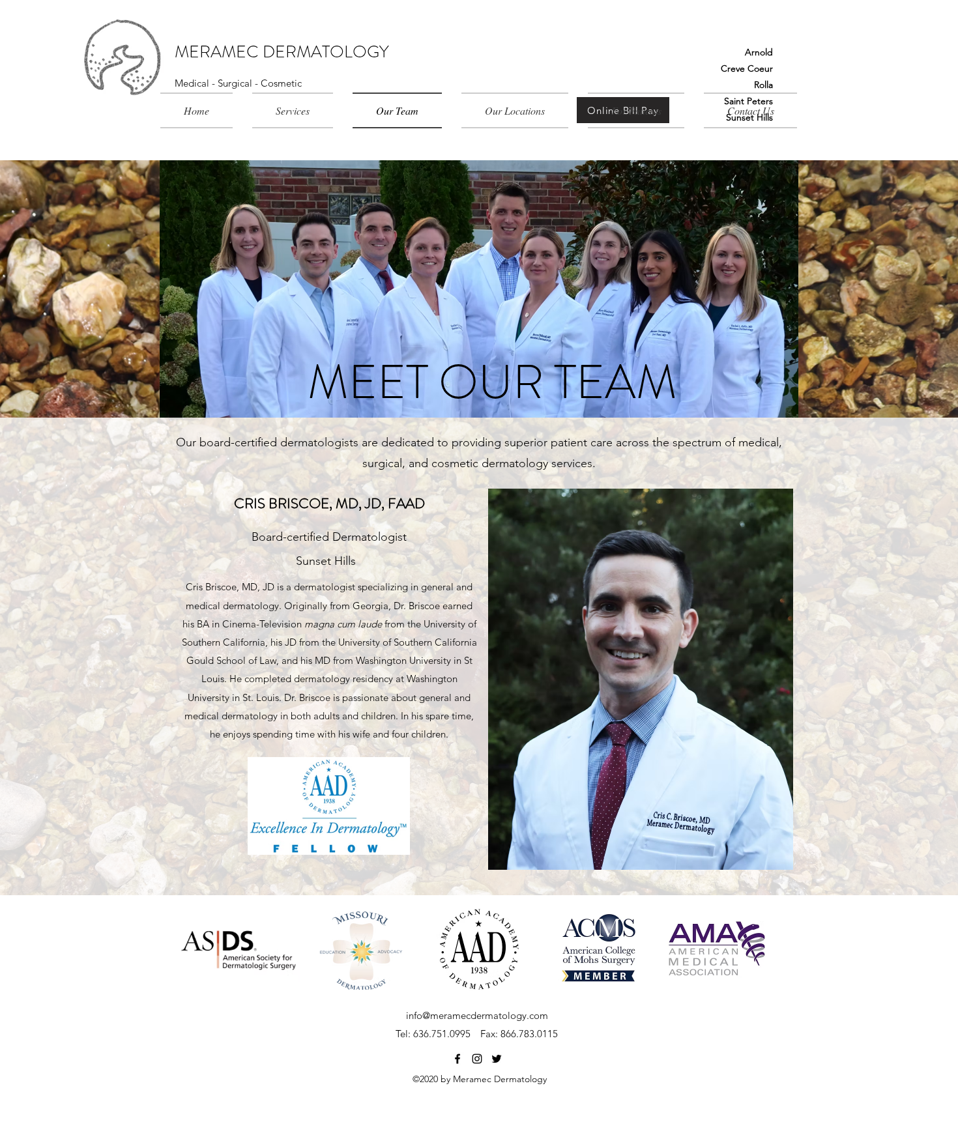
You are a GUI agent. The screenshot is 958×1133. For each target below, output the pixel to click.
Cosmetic (281, 83)
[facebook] (457, 1058)
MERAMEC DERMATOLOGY (282, 52)
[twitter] (496, 1058)
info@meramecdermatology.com (477, 1015)
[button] (292, 110)
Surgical (236, 83)
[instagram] (477, 1058)
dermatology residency (343, 678)
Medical (193, 83)
